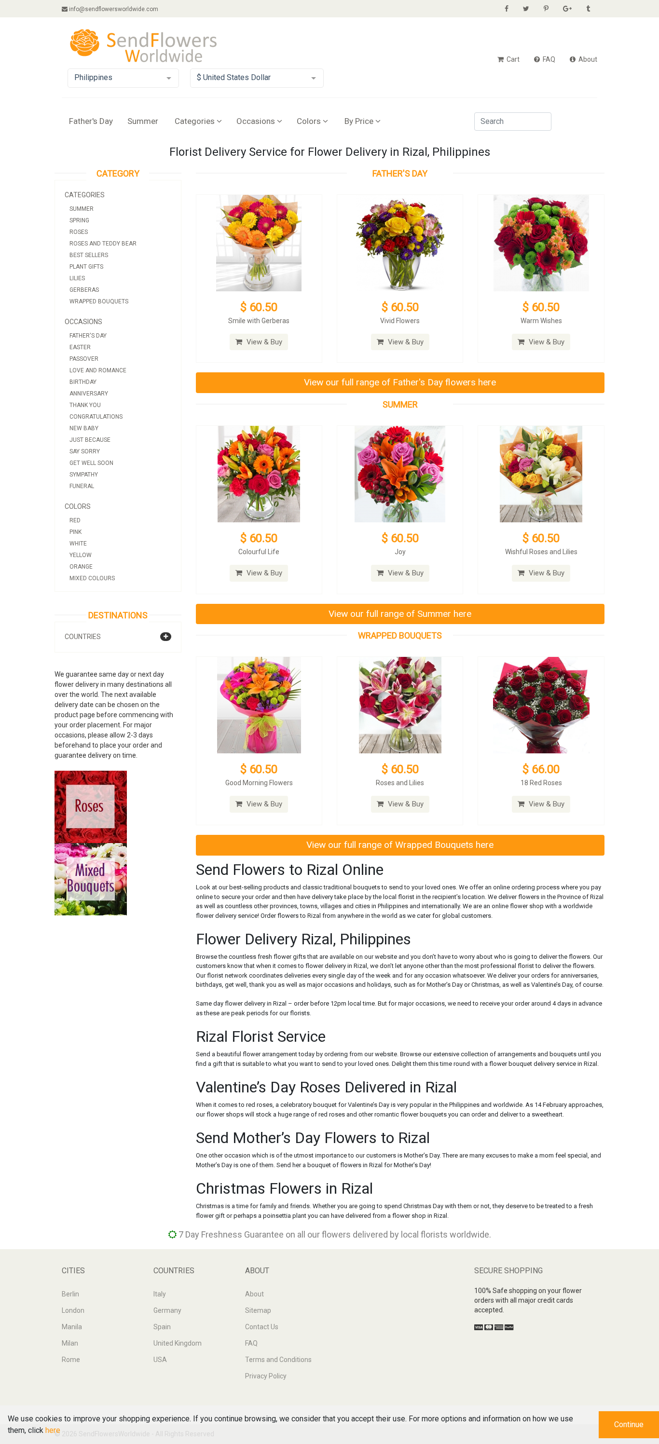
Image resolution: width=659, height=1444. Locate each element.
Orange (81, 566)
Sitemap (258, 1310)
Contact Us (261, 1327)
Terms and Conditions (278, 1359)
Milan (70, 1343)
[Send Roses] (91, 806)
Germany (167, 1310)
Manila (72, 1327)
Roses (78, 232)
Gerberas (84, 289)
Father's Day (91, 121)
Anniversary (88, 393)
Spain (162, 1327)
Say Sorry (84, 451)
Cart (512, 59)
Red (75, 520)
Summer (142, 121)
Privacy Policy (266, 1376)
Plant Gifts (86, 266)
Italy (159, 1294)
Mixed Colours (92, 578)
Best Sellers (88, 255)
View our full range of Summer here (400, 613)
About (587, 59)
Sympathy (83, 474)
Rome (71, 1359)
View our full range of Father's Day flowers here (400, 382)
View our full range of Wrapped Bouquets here (400, 844)
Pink (75, 532)
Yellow (80, 555)
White (78, 543)
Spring (79, 220)
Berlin (70, 1294)
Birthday (82, 382)
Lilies (77, 278)
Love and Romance (97, 370)
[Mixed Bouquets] (91, 879)
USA (160, 1359)
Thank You (85, 405)
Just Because (89, 439)
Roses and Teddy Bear (103, 243)
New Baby (83, 428)
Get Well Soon (91, 463)
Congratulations (96, 416)
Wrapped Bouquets (98, 301)
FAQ (548, 59)
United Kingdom (177, 1343)
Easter (80, 347)
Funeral (81, 486)
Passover (83, 358)
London (73, 1310)
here (52, 1430)
